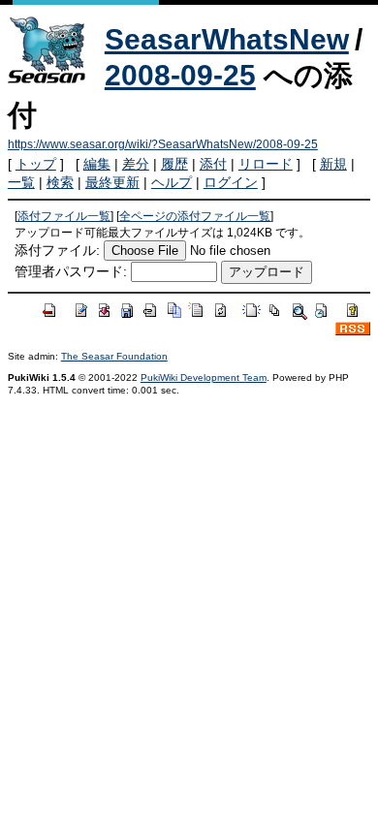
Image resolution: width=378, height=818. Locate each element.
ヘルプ (171, 182)
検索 (60, 182)
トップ (36, 164)
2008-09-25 (180, 75)
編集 (96, 164)
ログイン (231, 182)
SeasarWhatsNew (227, 39)
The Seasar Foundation (114, 356)
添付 (213, 164)
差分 (135, 164)
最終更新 (112, 182)
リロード (265, 164)
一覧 (21, 182)
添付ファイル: (57, 250)
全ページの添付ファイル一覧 (194, 216)
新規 (333, 164)
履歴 (174, 164)
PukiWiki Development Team (204, 377)
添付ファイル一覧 (63, 216)
